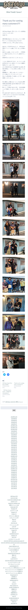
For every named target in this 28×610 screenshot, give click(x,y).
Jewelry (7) (14, 512)
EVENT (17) (14, 501)
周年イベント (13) (14, 505)
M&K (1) (14, 601)
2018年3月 (14, 475)
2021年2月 (14, 454)
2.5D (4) (14, 526)
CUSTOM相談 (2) (14, 550)
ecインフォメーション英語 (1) (14, 573)
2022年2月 (14, 440)
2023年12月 (14, 425)
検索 (14, 410)
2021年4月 (14, 450)
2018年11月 (14, 468)
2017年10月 (14, 481)
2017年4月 (14, 488)
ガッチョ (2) (14, 551)
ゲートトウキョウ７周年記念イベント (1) (14, 567)
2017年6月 (14, 484)
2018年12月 (14, 467)
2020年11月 (14, 456)
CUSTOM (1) (14, 558)
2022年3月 (14, 438)
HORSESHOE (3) (14, 533)
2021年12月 (14, 442)
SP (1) (14, 582)
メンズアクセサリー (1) (14, 562)
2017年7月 (14, 483)
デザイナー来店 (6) (14, 516)
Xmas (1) (14, 557)
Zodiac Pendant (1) (14, 587)
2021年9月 (14, 443)
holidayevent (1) (14, 580)
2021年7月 (14, 447)
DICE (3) (14, 537)
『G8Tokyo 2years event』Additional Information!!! (6, 391)
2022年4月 (14, 436)
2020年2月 (14, 458)
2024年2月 (14, 424)
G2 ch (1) (14, 583)
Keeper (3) (14, 535)
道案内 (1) (14, 589)
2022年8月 (14, 434)
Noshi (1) (14, 591)
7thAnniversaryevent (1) (14, 553)
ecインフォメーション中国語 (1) (14, 571)
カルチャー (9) (14, 510)
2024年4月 (14, 420)
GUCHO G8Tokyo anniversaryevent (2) (14, 541)
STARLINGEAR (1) (14, 598)
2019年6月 (14, 459)
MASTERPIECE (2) (14, 546)
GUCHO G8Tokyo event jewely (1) (14, 560)
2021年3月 (14, 452)
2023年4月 (14, 431)
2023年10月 (14, 429)
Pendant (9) (14, 508)
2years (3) (14, 530)
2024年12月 (14, 417)
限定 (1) (14, 555)
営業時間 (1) (14, 592)
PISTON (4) (14, 523)
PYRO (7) (14, 514)
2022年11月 (14, 433)
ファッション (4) (14, 524)
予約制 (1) (14, 576)
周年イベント (19, 401)
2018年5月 (14, 472)
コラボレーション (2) (14, 539)
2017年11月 (14, 479)
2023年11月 (14, 427)
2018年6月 (14, 470)
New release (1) (14, 585)
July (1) (14, 596)
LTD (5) (14, 521)
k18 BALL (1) (14, 594)
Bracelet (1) (14, 603)
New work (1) (14, 600)
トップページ (3, 15)
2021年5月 (14, 449)
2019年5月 (14, 461)
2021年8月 (14, 445)
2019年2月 (14, 465)
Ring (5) (14, 519)
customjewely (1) (14, 566)
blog (8, 15)
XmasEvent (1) (14, 575)
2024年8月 (14, 418)
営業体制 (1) (14, 578)
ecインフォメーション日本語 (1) (14, 569)
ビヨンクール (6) (14, 517)
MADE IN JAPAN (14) (14, 503)
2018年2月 (14, 477)
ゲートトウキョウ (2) (14, 548)
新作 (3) (14, 532)
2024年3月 (14, 422)
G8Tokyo (7, 401)
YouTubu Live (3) (14, 528)
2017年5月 (14, 486)
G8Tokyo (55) (14, 496)
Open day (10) (14, 507)
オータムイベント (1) (14, 564)
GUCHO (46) (14, 498)
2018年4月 (14, 474)
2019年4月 (14, 463)
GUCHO (13, 401)
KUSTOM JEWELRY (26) (14, 499)
